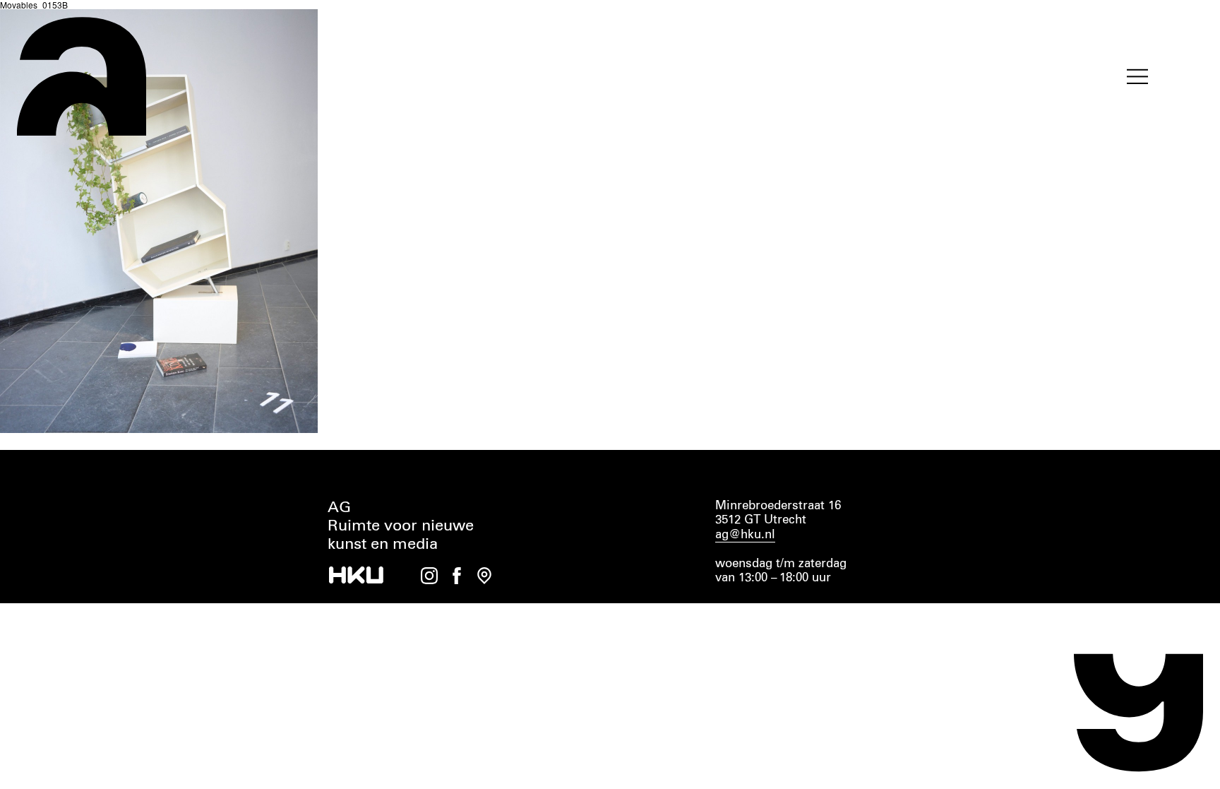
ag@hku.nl (745, 535)
